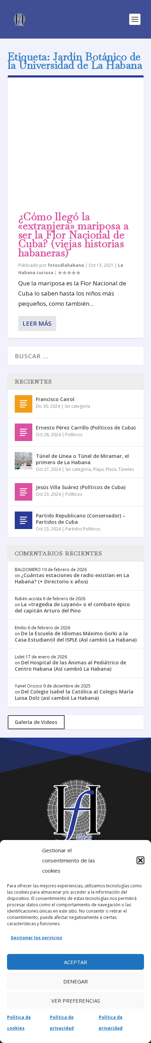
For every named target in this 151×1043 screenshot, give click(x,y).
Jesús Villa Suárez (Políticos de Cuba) (80, 487)
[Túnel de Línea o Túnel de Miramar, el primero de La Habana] (23, 460)
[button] (140, 860)
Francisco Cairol (55, 399)
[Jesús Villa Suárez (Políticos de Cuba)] (23, 492)
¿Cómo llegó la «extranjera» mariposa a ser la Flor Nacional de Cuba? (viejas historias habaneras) (73, 234)
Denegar (75, 981)
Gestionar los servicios (36, 938)
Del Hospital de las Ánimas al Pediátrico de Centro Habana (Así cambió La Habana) (70, 665)
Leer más (37, 323)
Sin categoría (77, 406)
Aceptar (75, 962)
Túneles (126, 469)
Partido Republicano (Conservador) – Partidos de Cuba (80, 518)
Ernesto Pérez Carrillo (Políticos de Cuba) (86, 427)
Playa (98, 469)
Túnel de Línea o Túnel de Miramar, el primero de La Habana (82, 459)
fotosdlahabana (66, 265)
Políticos (73, 435)
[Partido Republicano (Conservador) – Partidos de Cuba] (23, 520)
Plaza (111, 469)
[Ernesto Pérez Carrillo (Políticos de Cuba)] (23, 432)
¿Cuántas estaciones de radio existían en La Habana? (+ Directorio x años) (72, 578)
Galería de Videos (36, 722)
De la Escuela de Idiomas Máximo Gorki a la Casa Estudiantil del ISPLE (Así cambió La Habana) (76, 636)
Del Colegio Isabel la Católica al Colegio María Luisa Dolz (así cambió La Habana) (74, 694)
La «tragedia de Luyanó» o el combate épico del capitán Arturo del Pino (72, 607)
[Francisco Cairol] (23, 404)
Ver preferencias (75, 1000)
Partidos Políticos (82, 529)
